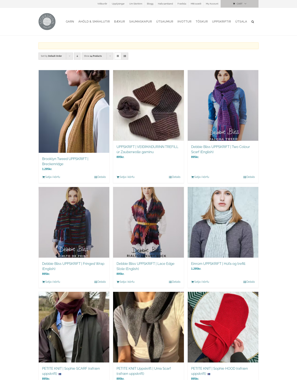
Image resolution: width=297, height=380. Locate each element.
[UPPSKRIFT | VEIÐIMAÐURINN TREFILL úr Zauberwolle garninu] (148, 105)
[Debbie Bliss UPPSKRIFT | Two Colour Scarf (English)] (223, 105)
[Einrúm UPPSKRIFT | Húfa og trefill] (223, 222)
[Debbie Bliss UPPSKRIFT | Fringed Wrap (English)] (74, 222)
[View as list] (124, 56)
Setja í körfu (52, 177)
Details (101, 177)
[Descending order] (77, 56)
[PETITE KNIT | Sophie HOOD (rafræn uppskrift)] (223, 327)
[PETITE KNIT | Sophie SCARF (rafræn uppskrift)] (74, 327)
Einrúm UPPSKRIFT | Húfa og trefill (218, 264)
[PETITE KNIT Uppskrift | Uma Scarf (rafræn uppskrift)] (148, 327)
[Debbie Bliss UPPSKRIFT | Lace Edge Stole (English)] (148, 222)
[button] (252, 21)
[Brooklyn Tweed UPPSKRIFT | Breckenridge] (74, 111)
